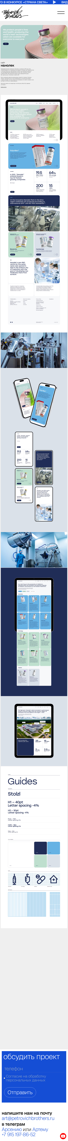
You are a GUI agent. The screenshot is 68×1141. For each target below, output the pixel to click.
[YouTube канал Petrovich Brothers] (63, 1136)
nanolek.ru (3, 87)
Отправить (20, 1092)
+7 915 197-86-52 (18, 1134)
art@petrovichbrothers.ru (28, 1118)
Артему (40, 1129)
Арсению (12, 1129)
